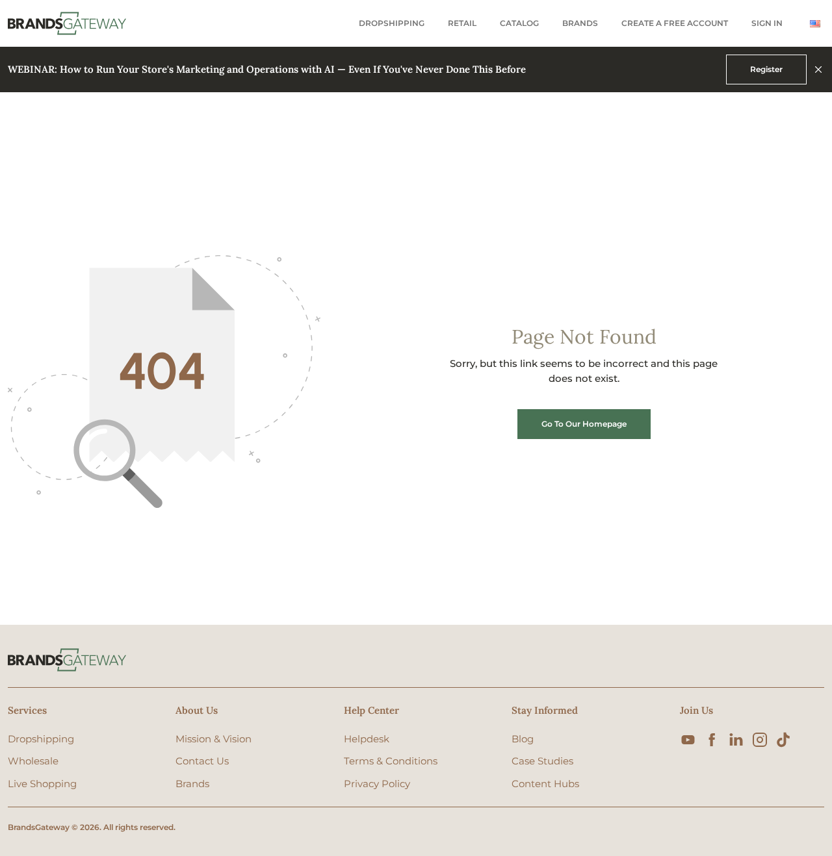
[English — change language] (815, 23)
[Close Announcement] (818, 69)
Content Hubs (545, 783)
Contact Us (202, 761)
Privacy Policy (377, 783)
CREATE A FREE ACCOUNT (674, 23)
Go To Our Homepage (584, 424)
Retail (462, 23)
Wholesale (33, 761)
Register (766, 69)
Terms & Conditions (390, 761)
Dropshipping (391, 23)
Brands (580, 23)
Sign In (767, 23)
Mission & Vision (214, 739)
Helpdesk (366, 739)
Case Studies (542, 761)
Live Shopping (42, 783)
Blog (523, 739)
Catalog (519, 23)
